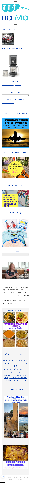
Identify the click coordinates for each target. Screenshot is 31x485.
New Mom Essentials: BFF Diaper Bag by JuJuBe (12, 48)
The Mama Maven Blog (15, 12)
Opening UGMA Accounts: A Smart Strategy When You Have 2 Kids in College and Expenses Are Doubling (15, 377)
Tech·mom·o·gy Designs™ (15, 479)
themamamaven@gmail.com (11, 85)
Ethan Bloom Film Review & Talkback (15, 360)
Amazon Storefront (8, 103)
